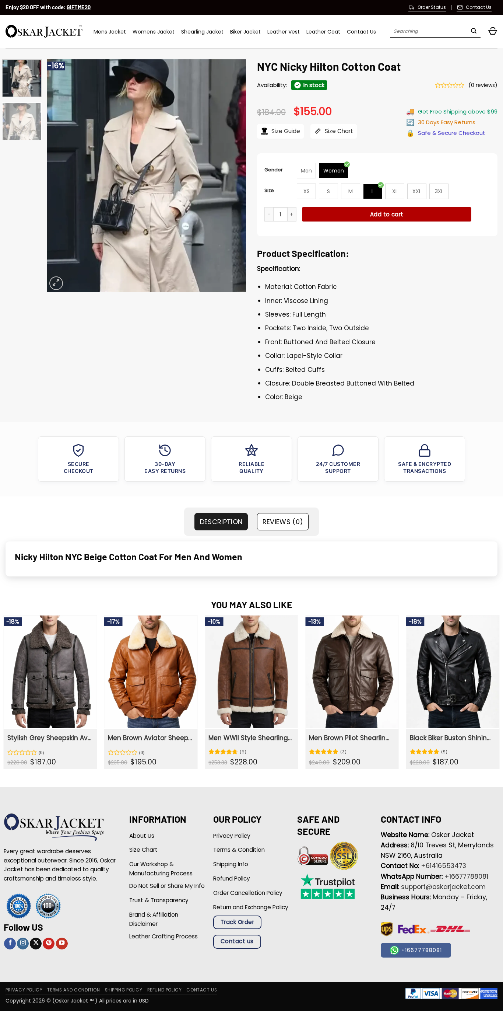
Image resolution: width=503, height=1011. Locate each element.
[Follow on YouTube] (62, 944)
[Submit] (474, 31)
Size (269, 190)
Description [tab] (221, 521)
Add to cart (387, 214)
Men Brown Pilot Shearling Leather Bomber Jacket (351, 738)
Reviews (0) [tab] (283, 521)
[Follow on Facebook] (10, 944)
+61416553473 (443, 865)
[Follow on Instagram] (23, 944)
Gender (273, 169)
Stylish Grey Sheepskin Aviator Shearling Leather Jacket (49, 738)
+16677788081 (466, 876)
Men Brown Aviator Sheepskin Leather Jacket (150, 738)
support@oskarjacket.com (443, 886)
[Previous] (60, 175)
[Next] (232, 175)
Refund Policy (164, 990)
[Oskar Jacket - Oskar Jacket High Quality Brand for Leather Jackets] (44, 31)
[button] (492, 31)
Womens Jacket (154, 31)
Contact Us (361, 31)
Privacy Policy (24, 990)
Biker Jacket (245, 31)
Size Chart (338, 131)
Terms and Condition (73, 990)
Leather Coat (323, 31)
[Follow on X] (36, 944)
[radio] (306, 170)
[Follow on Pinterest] (48, 944)
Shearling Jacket (202, 31)
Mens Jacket (110, 31)
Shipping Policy (124, 990)
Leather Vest (283, 31)
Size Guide (285, 131)
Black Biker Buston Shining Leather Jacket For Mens (452, 738)
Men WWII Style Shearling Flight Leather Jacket (250, 738)
